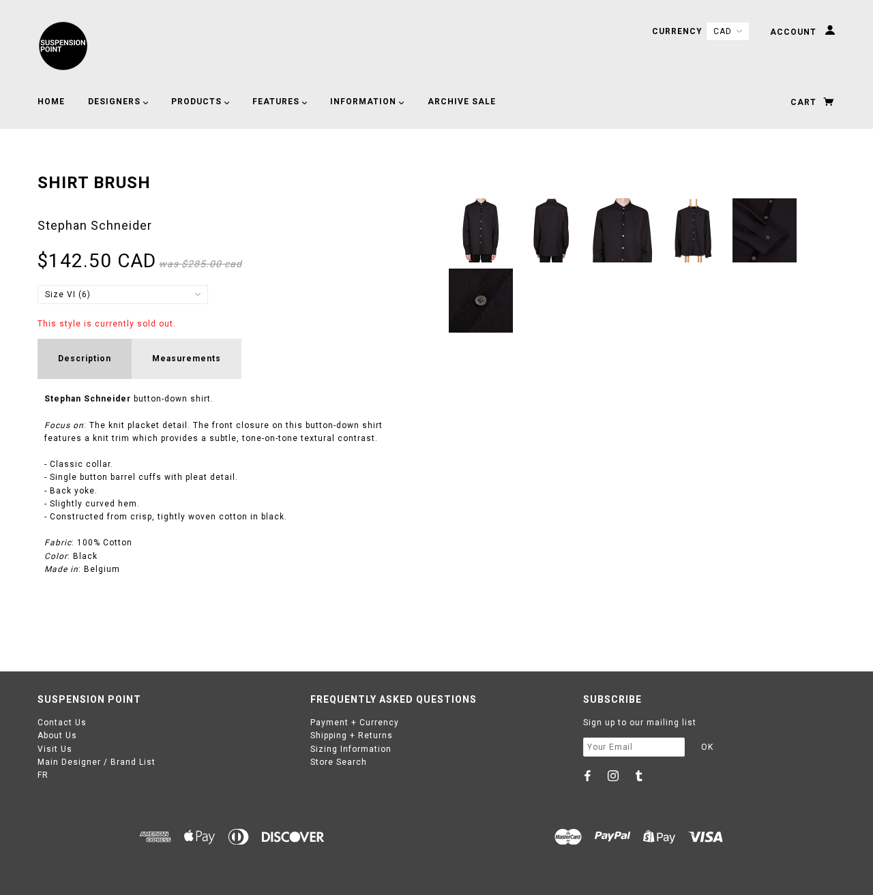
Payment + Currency (354, 722)
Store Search (338, 762)
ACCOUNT (794, 32)
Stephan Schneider (95, 225)
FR (43, 775)
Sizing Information (350, 749)
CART (804, 102)
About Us (57, 735)
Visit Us (55, 749)
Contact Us (62, 722)
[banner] (63, 46)
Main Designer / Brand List (97, 762)
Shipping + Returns (351, 735)
